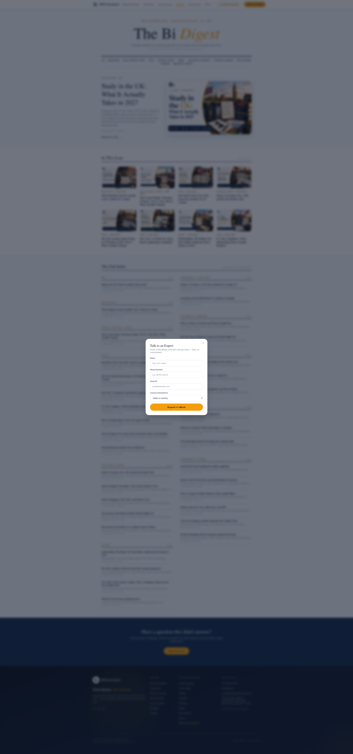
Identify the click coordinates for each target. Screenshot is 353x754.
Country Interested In (159, 393)
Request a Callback (176, 407)
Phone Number (156, 370)
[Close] (203, 343)
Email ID (153, 381)
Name (152, 358)
